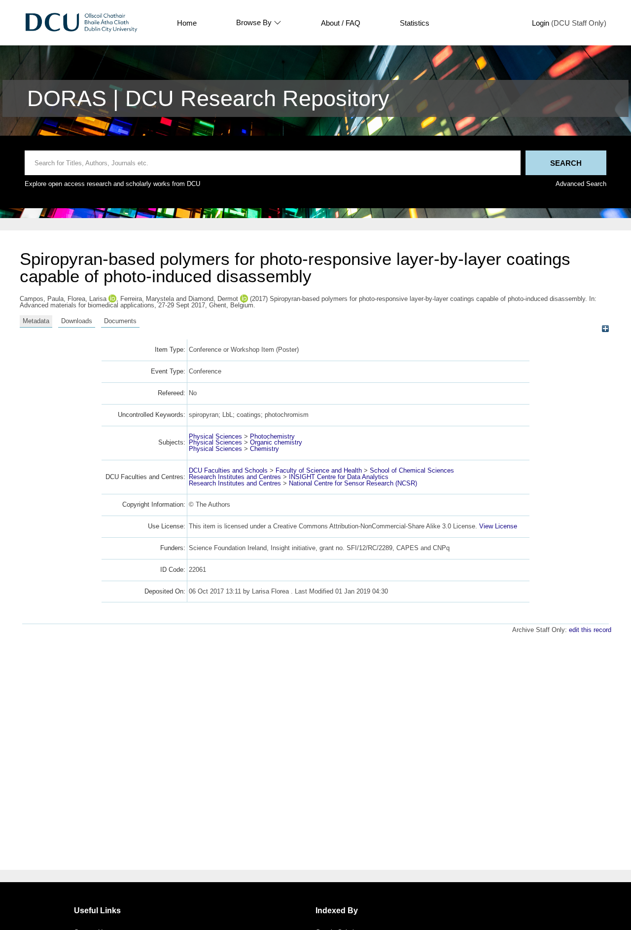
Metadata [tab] (36, 321)
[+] (605, 329)
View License (498, 526)
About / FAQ (340, 23)
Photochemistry (272, 436)
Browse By (254, 23)
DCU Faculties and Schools (228, 470)
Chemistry (264, 448)
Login (540, 23)
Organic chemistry (276, 442)
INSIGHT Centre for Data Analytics (338, 477)
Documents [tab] (120, 321)
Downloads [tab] (76, 321)
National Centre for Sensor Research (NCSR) (353, 483)
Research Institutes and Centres (235, 477)
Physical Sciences (215, 436)
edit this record (590, 629)
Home (187, 23)
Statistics (414, 23)
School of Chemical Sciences (412, 470)
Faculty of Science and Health (319, 470)
